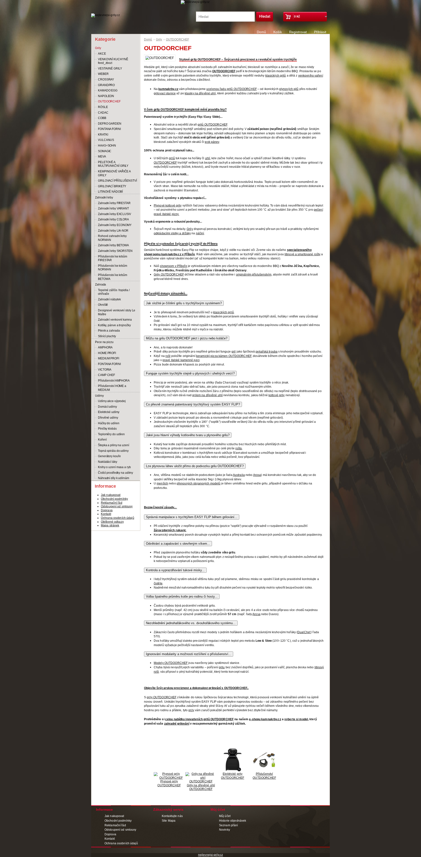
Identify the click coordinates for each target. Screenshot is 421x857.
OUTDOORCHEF (109, 101)
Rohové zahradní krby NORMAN (112, 238)
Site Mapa (168, 820)
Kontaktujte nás (172, 816)
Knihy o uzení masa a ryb (114, 467)
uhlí (207, 158)
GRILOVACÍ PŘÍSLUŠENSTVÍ (117, 180)
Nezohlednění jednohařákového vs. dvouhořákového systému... (191, 623)
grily (191, 710)
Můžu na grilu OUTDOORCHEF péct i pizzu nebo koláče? (186, 338)
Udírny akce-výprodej (112, 401)
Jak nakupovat (111, 495)
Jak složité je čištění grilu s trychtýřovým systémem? (184, 303)
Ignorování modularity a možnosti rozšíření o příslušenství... (188, 654)
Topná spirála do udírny (113, 451)
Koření (102, 439)
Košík (277, 32)
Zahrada (100, 284)
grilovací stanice (165, 93)
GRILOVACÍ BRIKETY (112, 186)
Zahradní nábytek (109, 299)
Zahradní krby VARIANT (113, 208)
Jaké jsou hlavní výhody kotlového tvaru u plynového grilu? (188, 435)
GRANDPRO (106, 85)
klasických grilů (275, 75)
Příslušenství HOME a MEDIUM (112, 388)
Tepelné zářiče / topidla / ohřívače (113, 292)
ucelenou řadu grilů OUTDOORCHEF (231, 89)
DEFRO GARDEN (109, 123)
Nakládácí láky (107, 461)
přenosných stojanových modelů (198, 483)
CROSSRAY (106, 79)
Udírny (99, 395)
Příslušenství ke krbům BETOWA (112, 277)
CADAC (103, 112)
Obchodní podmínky (114, 499)
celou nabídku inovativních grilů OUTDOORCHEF (199, 719)
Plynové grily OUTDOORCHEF (169, 783)
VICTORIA (104, 369)
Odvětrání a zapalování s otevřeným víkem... (178, 543)
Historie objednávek (232, 820)
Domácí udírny (107, 406)
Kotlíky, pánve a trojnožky (114, 325)
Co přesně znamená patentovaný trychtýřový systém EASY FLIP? (193, 404)
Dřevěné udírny (108, 417)
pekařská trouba (266, 351)
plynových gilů (289, 89)
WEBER (103, 74)
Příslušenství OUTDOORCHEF (264, 775)
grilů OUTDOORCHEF (212, 124)
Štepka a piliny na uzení (113, 445)
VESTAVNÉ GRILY (110, 68)
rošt (167, 356)
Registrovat (298, 32)
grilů (172, 158)
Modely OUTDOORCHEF (171, 663)
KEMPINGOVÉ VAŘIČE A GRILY (114, 173)
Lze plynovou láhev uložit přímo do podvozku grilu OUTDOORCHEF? (195, 466)
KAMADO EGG (107, 90)
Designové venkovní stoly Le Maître (116, 312)
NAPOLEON (106, 96)
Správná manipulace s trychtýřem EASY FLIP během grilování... (191, 517)
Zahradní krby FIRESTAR (114, 203)
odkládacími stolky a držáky (172, 233)
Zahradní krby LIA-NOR (113, 230)
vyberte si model (296, 719)
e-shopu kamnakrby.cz (265, 719)
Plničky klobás (107, 428)
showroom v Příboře (173, 266)
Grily (98, 48)
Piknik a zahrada (109, 330)
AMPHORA (105, 347)
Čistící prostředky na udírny (115, 472)
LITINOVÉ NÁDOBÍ (110, 191)
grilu (222, 667)
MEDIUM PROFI (108, 358)
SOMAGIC (104, 151)
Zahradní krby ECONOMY (115, 225)
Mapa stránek (110, 525)
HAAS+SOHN (107, 145)
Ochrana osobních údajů (117, 518)
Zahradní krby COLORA (113, 219)
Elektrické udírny (108, 412)
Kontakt (106, 514)
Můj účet (224, 816)
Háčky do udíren (108, 423)
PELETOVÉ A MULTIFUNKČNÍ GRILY (113, 164)
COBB (102, 118)
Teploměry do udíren (111, 434)
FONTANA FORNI (109, 129)
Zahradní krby (104, 197)
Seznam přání (228, 825)
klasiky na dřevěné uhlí (200, 93)
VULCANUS (106, 140)
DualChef (304, 632)
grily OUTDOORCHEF (161, 697)
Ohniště (103, 304)
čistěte (158, 583)
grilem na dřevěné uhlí (207, 395)
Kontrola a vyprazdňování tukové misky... (175, 570)
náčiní (200, 233)
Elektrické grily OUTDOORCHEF (232, 775)
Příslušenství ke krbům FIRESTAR (112, 258)
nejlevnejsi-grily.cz (210, 855)
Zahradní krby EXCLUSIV (114, 214)
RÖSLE (103, 107)
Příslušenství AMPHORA (114, 380)
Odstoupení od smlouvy (117, 506)
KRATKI (103, 134)
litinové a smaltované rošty (302, 254)
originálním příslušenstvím (253, 274)
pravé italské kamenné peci (181, 360)
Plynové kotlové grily (168, 205)
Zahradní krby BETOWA (113, 245)
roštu (238, 448)
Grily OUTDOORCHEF (169, 274)
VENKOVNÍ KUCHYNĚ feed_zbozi (113, 61)
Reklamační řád (111, 502)
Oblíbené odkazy (112, 521)
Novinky (224, 829)
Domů (261, 32)
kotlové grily (276, 395)
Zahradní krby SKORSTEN (115, 251)
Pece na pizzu (104, 342)
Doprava (107, 510)
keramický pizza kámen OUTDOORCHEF (223, 356)
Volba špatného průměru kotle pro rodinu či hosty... (182, 596)
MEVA (102, 156)
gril (233, 351)
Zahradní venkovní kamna (115, 319)
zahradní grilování (176, 723)
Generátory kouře (109, 456)
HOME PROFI (107, 353)
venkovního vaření (310, 75)
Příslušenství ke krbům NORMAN (112, 267)
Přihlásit (320, 32)
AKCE (102, 53)
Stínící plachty (107, 336)
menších (162, 483)
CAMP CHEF (106, 375)
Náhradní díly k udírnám (113, 478)
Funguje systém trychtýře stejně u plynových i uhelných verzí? (190, 373)
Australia (239, 475)
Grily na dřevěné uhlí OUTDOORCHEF (201, 787)
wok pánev (212, 142)
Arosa (257, 475)
